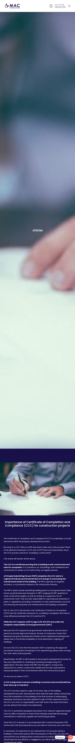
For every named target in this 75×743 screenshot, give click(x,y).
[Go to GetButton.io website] (70, 741)
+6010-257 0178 (59, 7)
